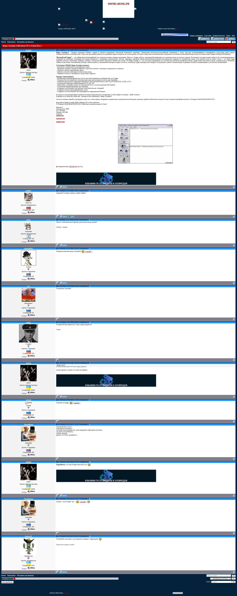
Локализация (11, 42)
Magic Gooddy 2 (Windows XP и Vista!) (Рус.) (49, 42)
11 (90, 499)
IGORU (28, 190)
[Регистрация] (63, 24)
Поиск (228, 35)
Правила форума (219, 35)
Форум (3, 42)
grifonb (28, 400)
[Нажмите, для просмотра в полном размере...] (145, 163)
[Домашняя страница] (64, 187)
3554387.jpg (73, 166)
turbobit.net (60, 118)
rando (28, 322)
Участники (207, 35)
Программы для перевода (25, 42)
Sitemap (66, 593)
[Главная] (89, 20)
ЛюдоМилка (28, 424)
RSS (177, 28)
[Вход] (93, 22)
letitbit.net (60, 115)
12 (90, 536)
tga (28, 286)
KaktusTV (28, 536)
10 (90, 462)
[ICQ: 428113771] (71, 216)
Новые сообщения (196, 35)
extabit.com (60, 121)
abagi (28, 220)
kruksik (28, 50)
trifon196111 (28, 248)
